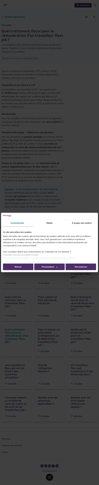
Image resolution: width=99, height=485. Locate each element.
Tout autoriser (81, 267)
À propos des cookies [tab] (82, 223)
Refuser (18, 267)
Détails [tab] (49, 223)
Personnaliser (48, 267)
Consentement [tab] (17, 223)
